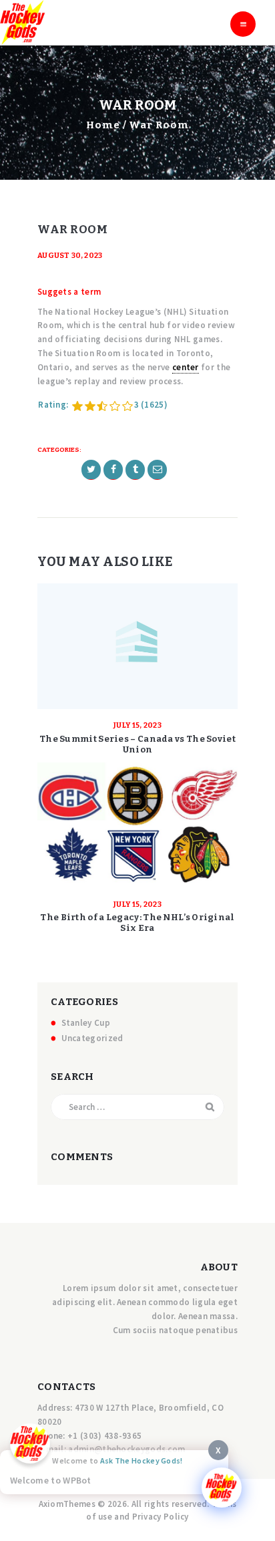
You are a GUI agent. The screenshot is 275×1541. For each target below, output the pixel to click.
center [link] (185, 367)
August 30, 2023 (70, 255)
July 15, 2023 (137, 725)
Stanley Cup (85, 1022)
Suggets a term (69, 291)
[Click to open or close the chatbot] (222, 1487)
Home (103, 125)
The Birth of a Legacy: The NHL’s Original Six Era (137, 922)
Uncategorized (92, 1038)
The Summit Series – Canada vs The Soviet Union (137, 744)
